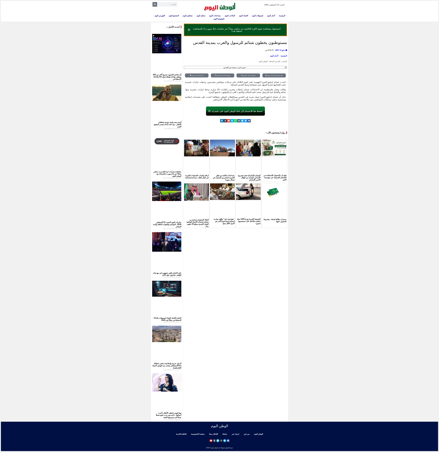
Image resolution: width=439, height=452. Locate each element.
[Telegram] (217, 440)
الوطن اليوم (258, 434)
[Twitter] (224, 440)
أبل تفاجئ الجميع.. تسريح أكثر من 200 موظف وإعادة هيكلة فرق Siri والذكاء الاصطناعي (167, 77)
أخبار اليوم (271, 16)
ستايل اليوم (201, 16)
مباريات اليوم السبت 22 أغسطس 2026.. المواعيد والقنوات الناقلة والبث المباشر (167, 224)
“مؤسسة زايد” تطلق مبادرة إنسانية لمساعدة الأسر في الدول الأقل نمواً (224, 221)
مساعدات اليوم (215, 16)
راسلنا (225, 434)
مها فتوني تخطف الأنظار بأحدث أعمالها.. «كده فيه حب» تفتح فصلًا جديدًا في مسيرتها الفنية (168, 415)
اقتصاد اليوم (243, 16)
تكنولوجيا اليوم (219, 19)
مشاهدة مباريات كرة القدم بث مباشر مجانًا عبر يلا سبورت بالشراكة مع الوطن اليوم (167, 174)
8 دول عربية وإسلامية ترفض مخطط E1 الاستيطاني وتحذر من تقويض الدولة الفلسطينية (166, 365)
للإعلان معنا (213, 434)
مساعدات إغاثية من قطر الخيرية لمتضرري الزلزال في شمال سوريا (224, 177)
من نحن (247, 434)
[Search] (155, 4)
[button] (249, 120)
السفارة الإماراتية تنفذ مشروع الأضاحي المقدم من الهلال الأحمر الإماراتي (249, 177)
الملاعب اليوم (230, 16)
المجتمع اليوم (174, 16)
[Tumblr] (214, 440)
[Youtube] (211, 440)
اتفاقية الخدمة (181, 434)
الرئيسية (282, 16)
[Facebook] (228, 440)
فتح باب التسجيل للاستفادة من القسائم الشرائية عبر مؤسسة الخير (275, 177)
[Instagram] (221, 440)
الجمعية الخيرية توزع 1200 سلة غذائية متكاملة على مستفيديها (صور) (248, 221)
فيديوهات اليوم (257, 16)
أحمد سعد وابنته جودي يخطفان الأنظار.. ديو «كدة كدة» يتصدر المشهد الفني (167, 124)
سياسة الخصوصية (198, 434)
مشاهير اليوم (188, 16)
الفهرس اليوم (160, 16)
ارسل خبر (235, 434)
